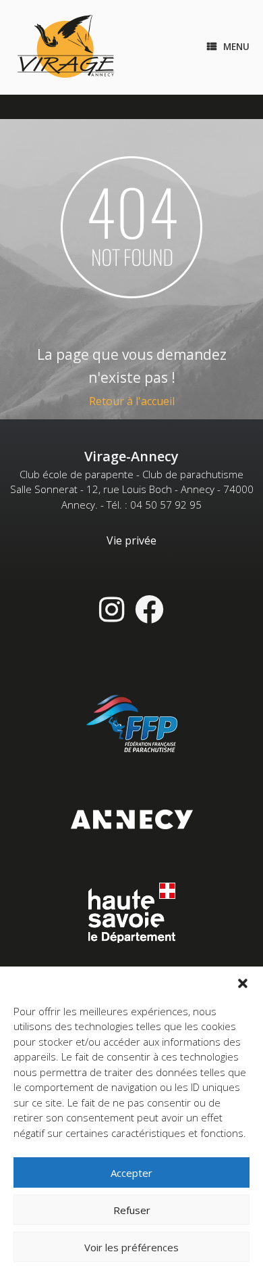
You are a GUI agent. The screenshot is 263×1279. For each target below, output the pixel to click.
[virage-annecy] (66, 47)
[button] (243, 983)
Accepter (131, 1173)
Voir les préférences (131, 1247)
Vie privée (131, 540)
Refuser (131, 1210)
